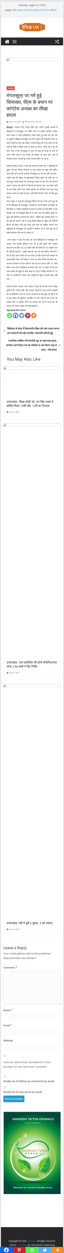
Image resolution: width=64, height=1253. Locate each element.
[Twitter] (21, 315)
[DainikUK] (7, 41)
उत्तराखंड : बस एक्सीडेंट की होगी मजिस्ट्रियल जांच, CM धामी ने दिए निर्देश (32, 664)
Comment (10, 967)
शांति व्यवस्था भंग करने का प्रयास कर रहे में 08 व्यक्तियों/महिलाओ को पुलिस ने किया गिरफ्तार (35, 12)
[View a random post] (57, 41)
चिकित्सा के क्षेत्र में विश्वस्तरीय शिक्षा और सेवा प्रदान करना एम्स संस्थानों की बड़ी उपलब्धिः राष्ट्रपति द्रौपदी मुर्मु (33, 331)
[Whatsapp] (9, 315)
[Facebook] (15, 315)
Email (7, 1025)
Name (8, 1010)
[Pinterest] (27, 315)
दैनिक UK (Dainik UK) (33, 121)
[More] (34, 315)
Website (8, 1040)
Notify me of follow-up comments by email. (29, 1081)
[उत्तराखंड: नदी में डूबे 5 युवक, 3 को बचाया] (32, 686)
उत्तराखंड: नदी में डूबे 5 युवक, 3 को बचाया (30, 923)
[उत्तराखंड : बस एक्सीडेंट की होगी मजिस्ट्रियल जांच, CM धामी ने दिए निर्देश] (32, 425)
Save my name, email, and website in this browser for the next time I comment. (26, 1064)
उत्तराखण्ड (11, 88)
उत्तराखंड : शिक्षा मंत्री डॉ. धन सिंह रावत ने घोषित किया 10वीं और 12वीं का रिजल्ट (30, 404)
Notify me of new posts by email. (22, 1092)
